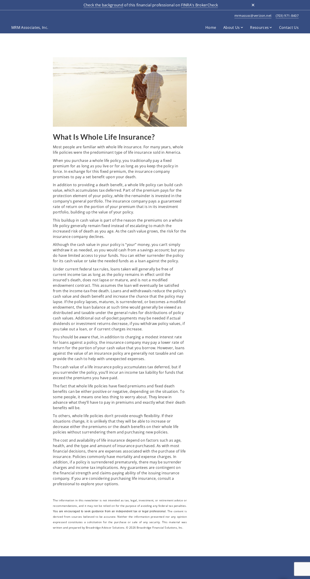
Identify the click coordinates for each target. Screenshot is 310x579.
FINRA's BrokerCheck (199, 4)
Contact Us (289, 27)
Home (210, 27)
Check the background (103, 4)
